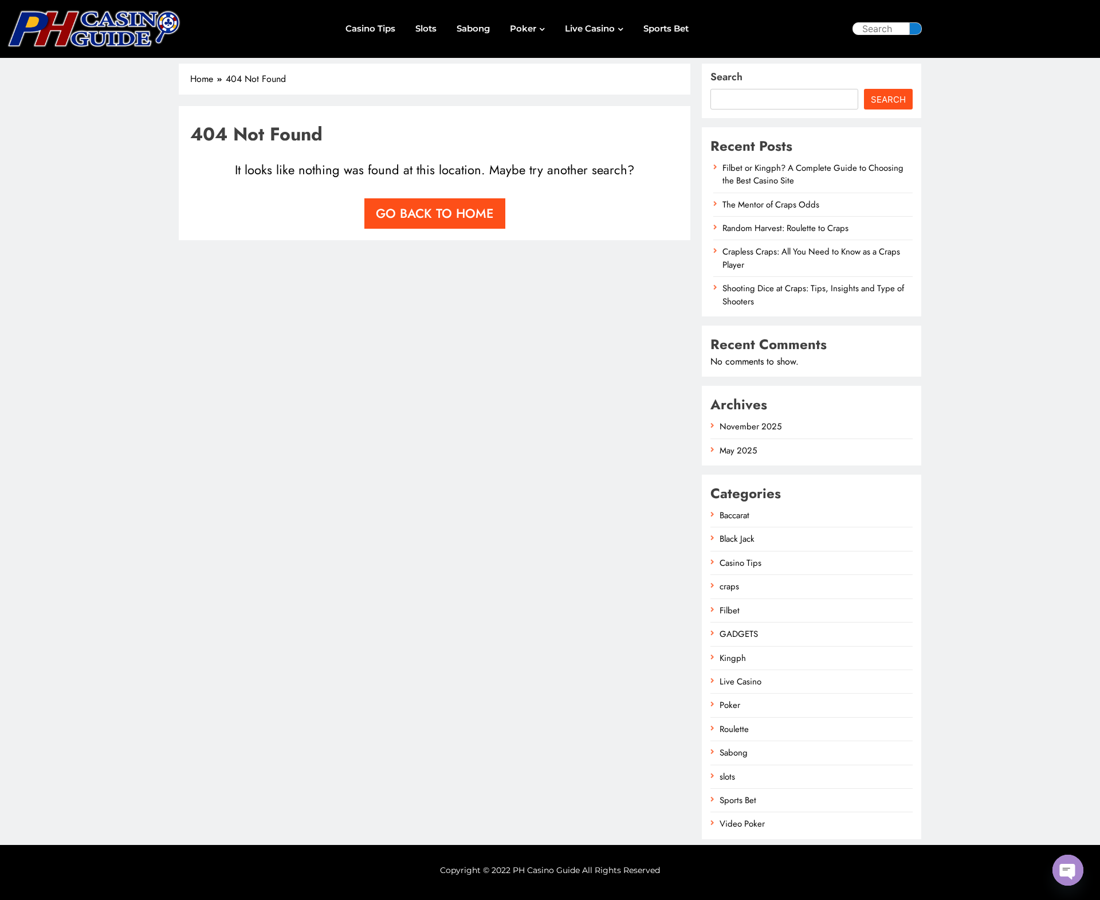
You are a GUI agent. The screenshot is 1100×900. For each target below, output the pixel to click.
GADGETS (739, 634)
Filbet (730, 610)
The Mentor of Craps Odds (770, 204)
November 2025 (750, 426)
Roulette (734, 729)
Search (726, 76)
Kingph (733, 658)
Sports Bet (666, 28)
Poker (523, 28)
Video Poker (742, 823)
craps (729, 586)
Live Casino (590, 28)
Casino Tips (370, 28)
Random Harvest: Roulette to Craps (785, 228)
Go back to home (435, 213)
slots (426, 28)
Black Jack (737, 539)
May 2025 (738, 450)
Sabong (473, 28)
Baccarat (734, 515)
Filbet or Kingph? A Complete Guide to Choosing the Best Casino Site (812, 174)
